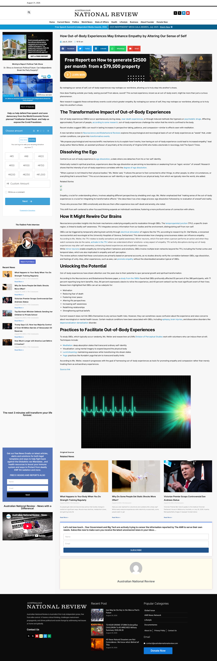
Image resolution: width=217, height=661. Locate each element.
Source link (65, 369)
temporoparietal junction (176, 223)
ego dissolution (103, 159)
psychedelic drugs (192, 119)
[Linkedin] (183, 13)
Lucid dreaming (70, 352)
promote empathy (125, 259)
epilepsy (166, 319)
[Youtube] (37, 636)
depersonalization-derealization (74, 323)
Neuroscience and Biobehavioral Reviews (101, 133)
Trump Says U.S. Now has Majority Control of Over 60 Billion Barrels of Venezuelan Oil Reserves (33, 328)
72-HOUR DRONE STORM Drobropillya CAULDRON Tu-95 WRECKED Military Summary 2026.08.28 (122, 627)
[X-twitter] (175, 13)
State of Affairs (102, 22)
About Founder (147, 22)
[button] (29, 12)
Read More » (19, 282)
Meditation (67, 345)
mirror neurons (72, 249)
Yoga (65, 355)
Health (114, 22)
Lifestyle (123, 22)
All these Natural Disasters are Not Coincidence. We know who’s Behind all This (122, 642)
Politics (75, 22)
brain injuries (176, 319)
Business (134, 22)
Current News (63, 22)
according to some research (105, 122)
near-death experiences (132, 119)
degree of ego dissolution (135, 167)
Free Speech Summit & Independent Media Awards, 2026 (81, 27)
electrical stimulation (130, 232)
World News (87, 22)
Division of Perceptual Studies (149, 336)
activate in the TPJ (99, 242)
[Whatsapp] (49, 636)
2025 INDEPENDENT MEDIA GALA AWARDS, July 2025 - (140, 27)
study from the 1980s (130, 278)
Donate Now (162, 22)
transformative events (100, 136)
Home (52, 22)
